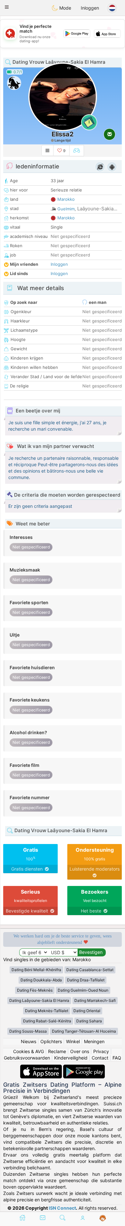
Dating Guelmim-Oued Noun (83, 990)
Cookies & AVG (28, 1051)
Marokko (66, 199)
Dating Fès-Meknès (35, 990)
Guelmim (66, 208)
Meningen (94, 1041)
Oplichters (51, 1041)
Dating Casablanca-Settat (89, 969)
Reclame (57, 1051)
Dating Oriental (86, 1010)
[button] (6, 7)
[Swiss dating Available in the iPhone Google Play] (84, 1067)
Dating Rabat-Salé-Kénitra (47, 1021)
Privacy (101, 1051)
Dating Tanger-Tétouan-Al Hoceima (84, 1031)
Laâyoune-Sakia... (97, 209)
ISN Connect (62, 1208)
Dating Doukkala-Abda (41, 980)
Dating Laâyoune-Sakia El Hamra (39, 1000)
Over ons (79, 1051)
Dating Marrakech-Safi (95, 1000)
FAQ (117, 1057)
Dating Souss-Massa (28, 1031)
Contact (100, 1057)
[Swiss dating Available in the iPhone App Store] (41, 1067)
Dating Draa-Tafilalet (85, 980)
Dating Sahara (89, 1021)
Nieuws (28, 1041)
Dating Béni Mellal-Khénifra (36, 969)
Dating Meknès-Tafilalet (46, 1010)
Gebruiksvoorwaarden (27, 1057)
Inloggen (90, 8)
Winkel (73, 1041)
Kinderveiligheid (71, 1057)
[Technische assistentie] (103, 1218)
